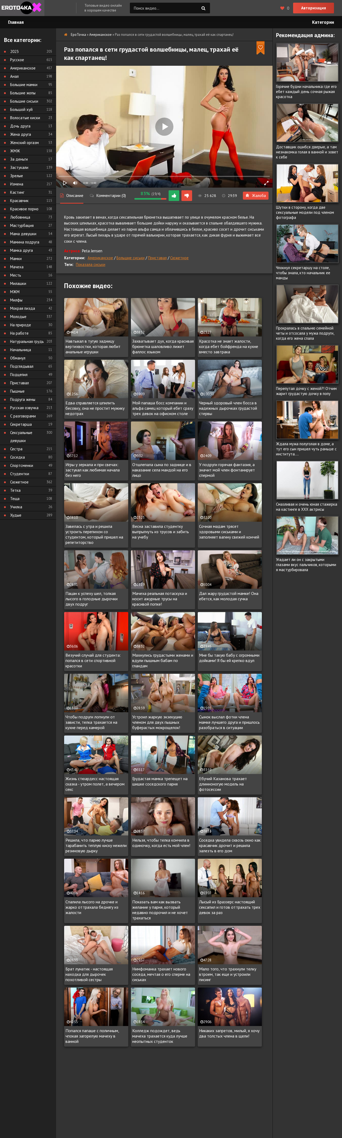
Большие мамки (23, 84)
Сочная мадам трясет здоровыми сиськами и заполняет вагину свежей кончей (229, 532)
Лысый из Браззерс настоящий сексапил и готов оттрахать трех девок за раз (229, 907)
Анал (14, 76)
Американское (100, 257)
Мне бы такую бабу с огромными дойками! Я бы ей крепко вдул (229, 657)
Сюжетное (179, 257)
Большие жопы (23, 92)
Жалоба (259, 195)
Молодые (18, 316)
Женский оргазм (24, 142)
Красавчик (19, 200)
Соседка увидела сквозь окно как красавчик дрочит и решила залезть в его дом (230, 845)
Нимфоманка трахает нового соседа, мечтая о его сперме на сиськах (161, 974)
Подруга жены (22, 399)
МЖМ (15, 291)
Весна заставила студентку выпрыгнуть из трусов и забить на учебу (160, 532)
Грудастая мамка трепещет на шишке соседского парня (160, 781)
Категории (323, 22)
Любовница (20, 217)
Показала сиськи (90, 264)
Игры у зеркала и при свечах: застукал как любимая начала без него (92, 470)
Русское (17, 59)
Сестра (16, 448)
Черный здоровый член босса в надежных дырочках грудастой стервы (228, 408)
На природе (20, 324)
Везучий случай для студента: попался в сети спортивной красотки (93, 660)
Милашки (18, 283)
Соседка (17, 457)
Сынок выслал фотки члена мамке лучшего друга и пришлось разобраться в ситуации (229, 722)
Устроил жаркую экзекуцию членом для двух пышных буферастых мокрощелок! (157, 722)
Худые (15, 515)
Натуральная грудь (27, 341)
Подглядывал (21, 366)
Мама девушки (23, 233)
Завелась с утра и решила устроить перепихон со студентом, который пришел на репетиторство (94, 534)
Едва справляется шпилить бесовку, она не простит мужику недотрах (95, 408)
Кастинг (17, 192)
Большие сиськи (130, 257)
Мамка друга (21, 250)
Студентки (19, 473)
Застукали (19, 167)
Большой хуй (21, 109)
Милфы (16, 300)
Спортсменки (21, 465)
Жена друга (20, 134)
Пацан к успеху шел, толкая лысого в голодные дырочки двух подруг (91, 599)
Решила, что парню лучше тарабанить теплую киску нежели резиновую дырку (96, 845)
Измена (16, 184)
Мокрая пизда (22, 308)
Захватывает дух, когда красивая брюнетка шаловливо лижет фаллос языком (163, 346)
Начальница (20, 349)
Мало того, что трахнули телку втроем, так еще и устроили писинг (227, 974)
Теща (15, 498)
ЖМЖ (15, 150)
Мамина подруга (24, 242)
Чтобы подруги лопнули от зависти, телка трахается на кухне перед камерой (91, 722)
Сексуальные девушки (21, 436)
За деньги (19, 159)
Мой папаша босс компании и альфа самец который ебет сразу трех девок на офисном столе (162, 408)
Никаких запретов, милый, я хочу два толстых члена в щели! (229, 1033)
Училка (16, 506)
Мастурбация (22, 225)
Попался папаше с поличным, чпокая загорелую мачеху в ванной (92, 1036)
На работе (19, 333)
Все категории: (22, 40)
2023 (14, 51)
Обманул (17, 358)
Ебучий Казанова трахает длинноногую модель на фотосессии (223, 784)
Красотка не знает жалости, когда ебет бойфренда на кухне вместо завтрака (228, 346)
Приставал (157, 257)
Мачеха (17, 266)
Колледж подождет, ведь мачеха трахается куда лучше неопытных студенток (159, 1036)
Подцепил (19, 374)
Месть (15, 275)
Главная (16, 22)
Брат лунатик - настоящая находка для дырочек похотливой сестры (89, 974)
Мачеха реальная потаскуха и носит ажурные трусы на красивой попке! (159, 599)
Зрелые (16, 175)
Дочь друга (20, 126)
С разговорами (23, 416)
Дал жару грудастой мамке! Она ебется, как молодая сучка (228, 596)
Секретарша (21, 424)
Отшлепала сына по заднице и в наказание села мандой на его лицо (161, 470)
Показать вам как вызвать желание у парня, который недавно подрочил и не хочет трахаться (160, 909)
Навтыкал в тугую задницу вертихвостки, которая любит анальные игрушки (93, 346)
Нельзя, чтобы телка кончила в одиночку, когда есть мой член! (161, 842)
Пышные (17, 391)
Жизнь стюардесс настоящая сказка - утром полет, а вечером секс (95, 784)
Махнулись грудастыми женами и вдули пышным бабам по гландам (162, 660)
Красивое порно (24, 208)
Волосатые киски (25, 117)
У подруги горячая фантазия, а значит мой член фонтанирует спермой (227, 470)
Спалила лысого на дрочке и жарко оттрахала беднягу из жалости (91, 907)
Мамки (16, 258)
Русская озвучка (24, 407)
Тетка (15, 490)
